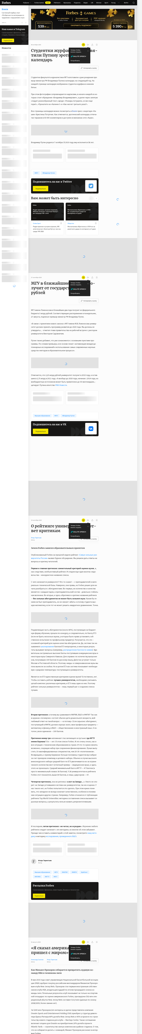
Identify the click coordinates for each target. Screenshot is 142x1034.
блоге (74, 104)
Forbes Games (41, 3)
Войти (126, 3)
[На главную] (6, 3)
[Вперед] (102, 130)
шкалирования (47, 621)
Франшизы (67, 3)
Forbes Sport (37, 198)
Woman (98, 3)
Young (113, 3)
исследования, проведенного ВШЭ (61, 811)
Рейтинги (57, 3)
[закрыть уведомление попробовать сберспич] (88, 44)
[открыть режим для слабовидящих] (83, 37)
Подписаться (41, 164)
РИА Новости (61, 360)
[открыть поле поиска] (133, 2)
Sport (106, 3)
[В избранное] (61, 198)
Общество (71, 198)
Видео (86, 3)
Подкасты (77, 3)
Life (92, 3)
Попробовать (75, 53)
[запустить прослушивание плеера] (88, 37)
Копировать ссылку (90, 61)
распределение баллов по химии (77, 625)
